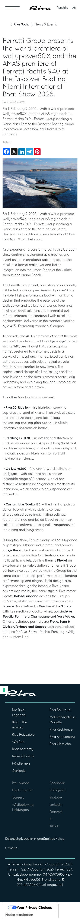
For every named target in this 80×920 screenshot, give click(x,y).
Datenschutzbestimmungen (26, 838)
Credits (11, 848)
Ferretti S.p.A (18, 869)
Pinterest (55, 812)
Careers (18, 797)
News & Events (46, 24)
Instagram (57, 790)
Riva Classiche (60, 744)
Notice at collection (19, 915)
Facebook (57, 783)
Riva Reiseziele (23, 734)
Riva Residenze (61, 729)
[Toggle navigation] (12, 7)
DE (73, 7)
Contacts (18, 770)
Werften (18, 742)
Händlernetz (21, 763)
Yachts (62, 7)
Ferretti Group (21, 864)
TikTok (54, 826)
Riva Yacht (21, 24)
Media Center (22, 790)
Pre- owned (20, 783)
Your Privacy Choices (34, 907)
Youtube (55, 797)
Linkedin (56, 804)
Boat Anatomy (22, 749)
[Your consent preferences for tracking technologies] (4, 690)
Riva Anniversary (62, 736)
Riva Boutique (59, 710)
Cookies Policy (53, 838)
